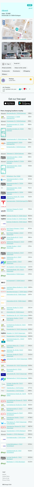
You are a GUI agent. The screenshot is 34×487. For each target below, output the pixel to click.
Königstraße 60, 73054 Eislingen (16, 113)
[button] (17, 89)
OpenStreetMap (24, 39)
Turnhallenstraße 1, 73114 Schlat (16, 437)
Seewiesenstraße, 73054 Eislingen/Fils (14, 166)
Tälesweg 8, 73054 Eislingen (15, 153)
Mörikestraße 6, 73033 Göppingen (17, 378)
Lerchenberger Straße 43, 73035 (16, 405)
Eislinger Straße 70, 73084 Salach (17, 216)
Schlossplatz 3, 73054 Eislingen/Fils (13, 117)
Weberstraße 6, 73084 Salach (15, 274)
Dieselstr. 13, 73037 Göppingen (16, 333)
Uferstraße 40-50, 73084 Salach (16, 294)
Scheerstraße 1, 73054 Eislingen (16, 147)
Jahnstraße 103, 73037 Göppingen (17, 359)
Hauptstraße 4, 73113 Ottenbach (16, 431)
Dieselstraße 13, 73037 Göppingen (17, 329)
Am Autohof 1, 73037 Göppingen (16, 267)
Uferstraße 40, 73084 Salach (15, 312)
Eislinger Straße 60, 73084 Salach (17, 222)
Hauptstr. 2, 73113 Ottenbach (15, 434)
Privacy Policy (6, 480)
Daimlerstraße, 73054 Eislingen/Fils (17, 201)
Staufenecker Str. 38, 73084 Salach (17, 315)
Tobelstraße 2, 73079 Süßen (15, 388)
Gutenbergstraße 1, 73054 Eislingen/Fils (14, 157)
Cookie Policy (5, 476)
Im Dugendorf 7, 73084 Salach (16, 280)
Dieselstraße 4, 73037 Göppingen (17, 336)
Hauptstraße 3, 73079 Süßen (15, 390)
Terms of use (5, 478)
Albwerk (5, 10)
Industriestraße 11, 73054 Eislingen (17, 139)
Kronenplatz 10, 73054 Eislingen (16, 121)
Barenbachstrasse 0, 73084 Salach (17, 291)
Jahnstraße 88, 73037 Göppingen (17, 374)
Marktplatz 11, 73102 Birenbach (16, 462)
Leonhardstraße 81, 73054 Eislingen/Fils (14, 143)
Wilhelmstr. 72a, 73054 (13, 176)
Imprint (4, 474)
